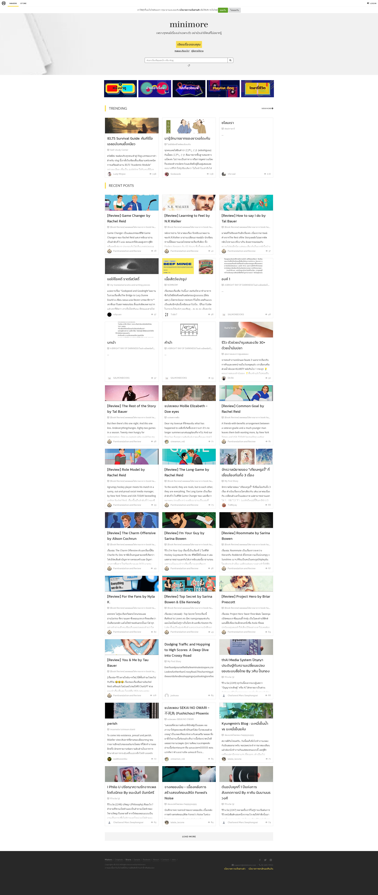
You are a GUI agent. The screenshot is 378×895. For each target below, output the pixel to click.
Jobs (174, 859)
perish (112, 723)
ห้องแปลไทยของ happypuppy (239, 735)
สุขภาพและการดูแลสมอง (237, 354)
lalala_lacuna (234, 759)
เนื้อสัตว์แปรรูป (175, 279)
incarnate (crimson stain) (122, 729)
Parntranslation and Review (127, 251)
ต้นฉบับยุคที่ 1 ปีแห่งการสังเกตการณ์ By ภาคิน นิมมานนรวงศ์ (246, 792)
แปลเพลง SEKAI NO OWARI (180, 719)
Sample (137, 859)
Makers (13, 3)
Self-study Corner (119, 150)
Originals (119, 859)
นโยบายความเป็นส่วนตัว (189, 10)
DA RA (230, 378)
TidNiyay (232, 505)
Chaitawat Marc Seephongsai (242, 695)
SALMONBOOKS (235, 314)
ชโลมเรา (228, 122)
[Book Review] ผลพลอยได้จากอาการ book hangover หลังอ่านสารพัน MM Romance (150, 227)
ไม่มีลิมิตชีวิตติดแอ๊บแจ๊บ (179, 144)
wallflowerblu (120, 759)
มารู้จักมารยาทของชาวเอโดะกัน (187, 138)
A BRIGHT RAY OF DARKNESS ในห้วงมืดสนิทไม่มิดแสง (250, 285)
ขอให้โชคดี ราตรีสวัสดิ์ (123, 279)
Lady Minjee (119, 174)
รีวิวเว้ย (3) (229, 677)
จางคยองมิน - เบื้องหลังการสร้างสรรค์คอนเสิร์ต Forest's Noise (185, 792)
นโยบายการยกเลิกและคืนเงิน (261, 868)
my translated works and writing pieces (130, 285)
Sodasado (175, 174)
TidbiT (173, 314)
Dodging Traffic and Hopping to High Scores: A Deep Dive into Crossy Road (187, 650)
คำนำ (168, 342)
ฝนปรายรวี (230, 128)
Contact (165, 859)
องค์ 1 (226, 279)
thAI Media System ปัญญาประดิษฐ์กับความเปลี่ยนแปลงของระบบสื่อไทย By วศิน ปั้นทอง (246, 665)
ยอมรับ (223, 10)
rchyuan (117, 314)
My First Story (231, 481)
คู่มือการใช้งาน (197, 51)
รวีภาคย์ (231, 174)
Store (23, 3)
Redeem (146, 859)
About (156, 859)
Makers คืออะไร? (182, 51)
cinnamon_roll (177, 441)
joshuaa (174, 695)
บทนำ (111, 342)
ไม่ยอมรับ (234, 10)
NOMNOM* (172, 285)
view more (266, 108)
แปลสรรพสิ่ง (173, 417)
